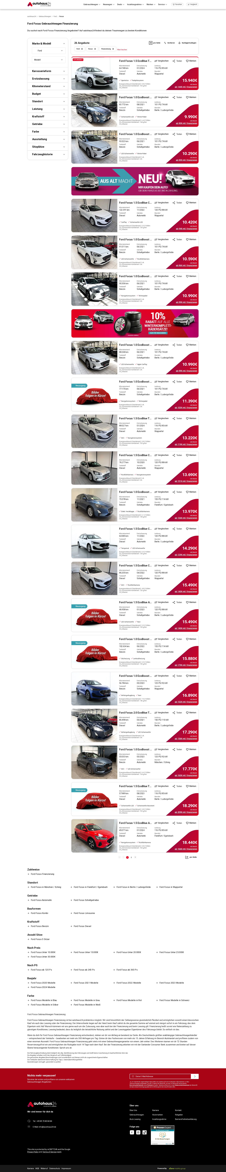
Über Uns (133, 1110)
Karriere (155, 1110)
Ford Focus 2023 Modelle (171, 983)
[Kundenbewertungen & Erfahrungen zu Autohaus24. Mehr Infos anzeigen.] (162, 1135)
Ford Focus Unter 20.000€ (129, 952)
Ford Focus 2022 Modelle (129, 983)
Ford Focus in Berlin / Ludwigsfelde (134, 887)
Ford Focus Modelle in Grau (87, 1000)
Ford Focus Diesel (82, 926)
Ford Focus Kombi (39, 913)
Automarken (157, 1115)
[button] (47, 43)
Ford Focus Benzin (40, 926)
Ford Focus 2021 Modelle (86, 983)
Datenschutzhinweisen (182, 1085)
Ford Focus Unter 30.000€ (43, 956)
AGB (37, 1168)
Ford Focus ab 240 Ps (84, 970)
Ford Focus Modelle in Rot (129, 1000)
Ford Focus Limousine (84, 913)
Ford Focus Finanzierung (42, 874)
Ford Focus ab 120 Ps (41, 970)
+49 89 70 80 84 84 (44, 1121)
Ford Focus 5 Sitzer (40, 939)
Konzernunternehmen (136, 1085)
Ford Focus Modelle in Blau (44, 1000)
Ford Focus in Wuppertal (171, 887)
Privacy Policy (33, 1152)
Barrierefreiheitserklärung (186, 1119)
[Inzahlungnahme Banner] (135, 181)
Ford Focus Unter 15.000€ (86, 952)
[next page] (135, 857)
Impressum (66, 1168)
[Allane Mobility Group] (177, 1168)
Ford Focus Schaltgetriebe (86, 900)
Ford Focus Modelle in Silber (44, 1004)
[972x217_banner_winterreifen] (135, 323)
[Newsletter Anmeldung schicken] (195, 1076)
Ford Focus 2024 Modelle (43, 987)
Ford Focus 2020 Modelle (43, 983)
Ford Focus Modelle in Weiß (87, 1004)
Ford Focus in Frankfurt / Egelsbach (91, 887)
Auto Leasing (135, 1119)
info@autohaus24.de (47, 1127)
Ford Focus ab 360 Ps (127, 970)
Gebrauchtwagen (137, 1115)
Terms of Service (50, 1152)
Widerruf (44, 1168)
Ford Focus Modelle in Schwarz (174, 1000)
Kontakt (178, 1110)
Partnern (150, 1085)
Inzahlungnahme (159, 1119)
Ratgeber (179, 1115)
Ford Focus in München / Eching (46, 887)
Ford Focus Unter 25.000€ (171, 952)
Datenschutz (54, 1168)
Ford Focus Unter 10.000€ (43, 952)
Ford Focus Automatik (41, 900)
